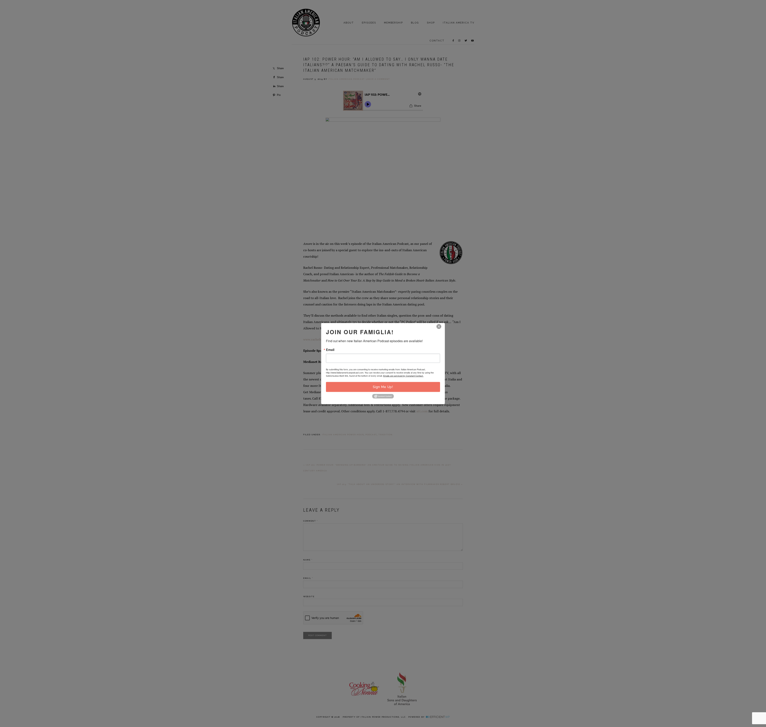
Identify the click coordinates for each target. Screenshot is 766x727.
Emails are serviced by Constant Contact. (403, 375)
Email (330, 349)
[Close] (439, 326)
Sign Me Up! (383, 387)
